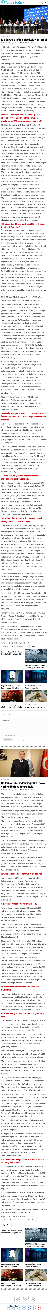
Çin (12, 646)
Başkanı (5, 646)
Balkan (5, 1220)
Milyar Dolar (31, 1220)
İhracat (12, 1220)
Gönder (7, 740)
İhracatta (21, 1220)
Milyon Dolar (6, 1225)
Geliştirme (20, 646)
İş (26, 646)
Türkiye (33, 646)
